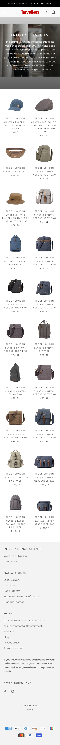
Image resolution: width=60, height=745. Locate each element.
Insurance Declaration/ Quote (21, 596)
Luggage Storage (14, 602)
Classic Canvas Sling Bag (15, 393)
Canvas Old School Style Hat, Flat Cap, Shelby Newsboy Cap (44, 127)
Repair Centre (12, 591)
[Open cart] (53, 12)
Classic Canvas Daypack (44, 350)
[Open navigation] (4, 12)
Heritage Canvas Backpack (15, 263)
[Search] (47, 12)
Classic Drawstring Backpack (15, 479)
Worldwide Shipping (15, 556)
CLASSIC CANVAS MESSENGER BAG (44, 479)
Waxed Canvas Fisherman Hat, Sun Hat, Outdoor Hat (15, 218)
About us (9, 631)
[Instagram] (12, 691)
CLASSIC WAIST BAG (15, 171)
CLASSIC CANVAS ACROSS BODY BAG (44, 173)
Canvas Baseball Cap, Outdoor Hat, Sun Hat (15, 125)
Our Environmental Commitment (23, 626)
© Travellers (30, 705)
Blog (6, 637)
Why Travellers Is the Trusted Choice (25, 620)
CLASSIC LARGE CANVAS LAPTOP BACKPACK (15, 524)
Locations (9, 585)
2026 (30, 710)
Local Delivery (12, 579)
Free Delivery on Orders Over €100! (30, 3)
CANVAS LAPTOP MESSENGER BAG (44, 523)
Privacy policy (12, 642)
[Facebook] (5, 691)
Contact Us (10, 561)
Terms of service (13, 648)
